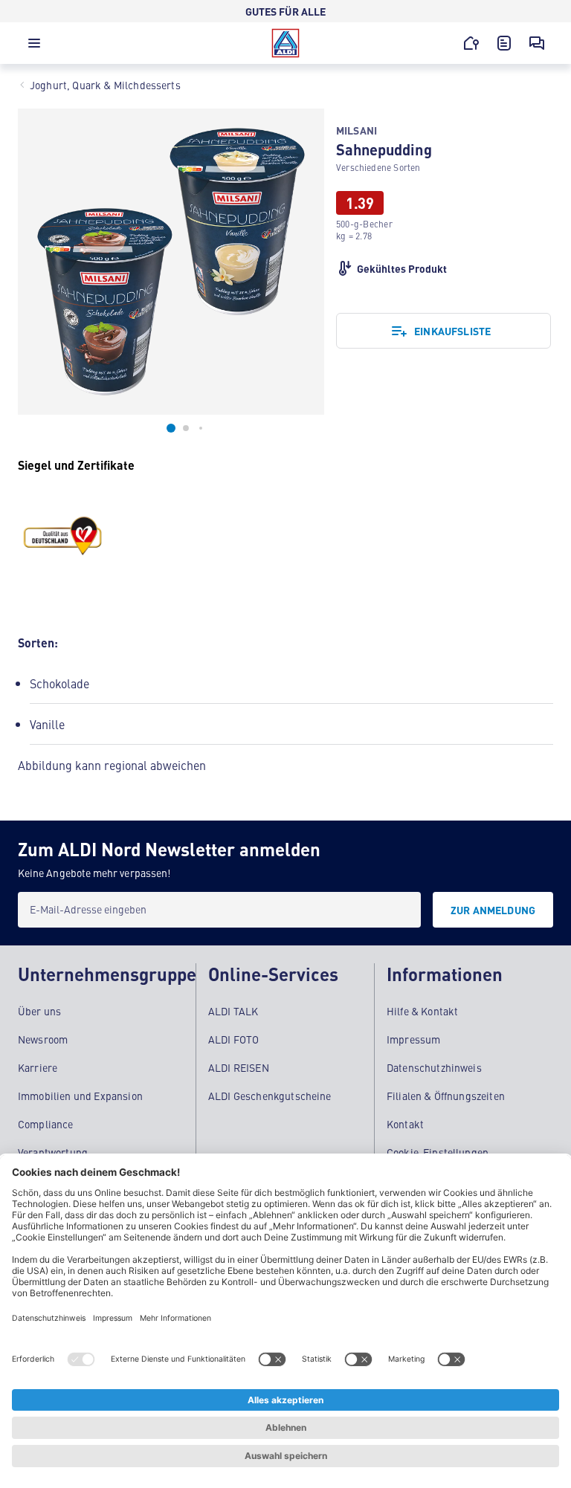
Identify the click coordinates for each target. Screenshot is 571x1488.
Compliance (46, 1123)
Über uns (39, 1010)
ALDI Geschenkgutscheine (270, 1095)
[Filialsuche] (471, 43)
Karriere (37, 1067)
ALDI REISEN (238, 1067)
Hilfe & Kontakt (422, 1010)
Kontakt (405, 1123)
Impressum (413, 1039)
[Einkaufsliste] (504, 43)
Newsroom (43, 1039)
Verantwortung (53, 1152)
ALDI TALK (233, 1010)
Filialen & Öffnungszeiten (446, 1095)
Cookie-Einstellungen (437, 1152)
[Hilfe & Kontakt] (537, 43)
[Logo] (285, 43)
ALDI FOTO (233, 1039)
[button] (34, 47)
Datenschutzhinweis (434, 1067)
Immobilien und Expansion (80, 1095)
